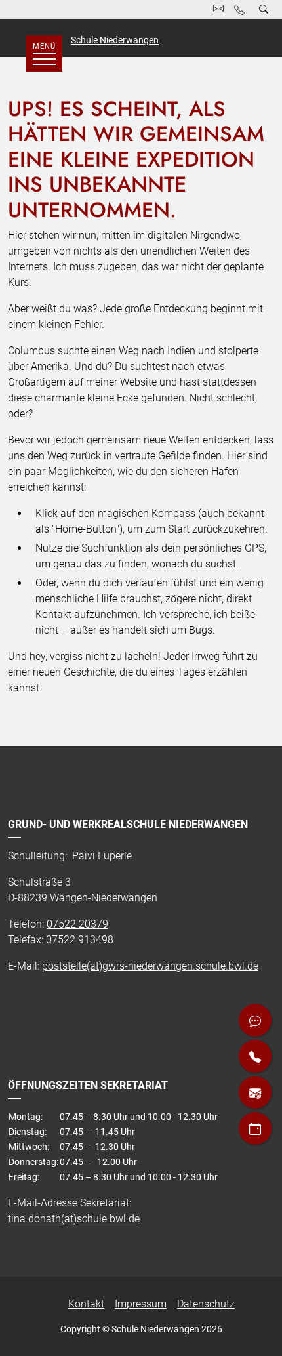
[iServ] (255, 1020)
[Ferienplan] (255, 1128)
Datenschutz (206, 1304)
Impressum (141, 1304)
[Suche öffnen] (263, 9)
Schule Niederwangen (115, 40)
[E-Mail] (255, 1092)
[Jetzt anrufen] (255, 1056)
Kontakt (86, 1304)
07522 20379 (77, 924)
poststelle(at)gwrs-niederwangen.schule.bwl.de (150, 966)
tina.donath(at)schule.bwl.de (74, 1218)
